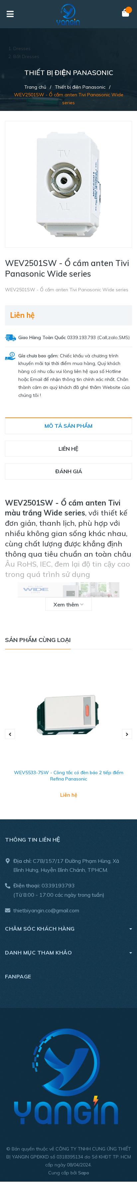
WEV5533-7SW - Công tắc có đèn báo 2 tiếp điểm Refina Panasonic (68, 776)
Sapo (83, 1173)
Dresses (22, 48)
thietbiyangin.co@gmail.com (46, 910)
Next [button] (127, 734)
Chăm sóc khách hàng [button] (40, 928)
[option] (68, 734)
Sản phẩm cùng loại (38, 640)
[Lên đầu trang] (119, 1154)
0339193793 (58, 885)
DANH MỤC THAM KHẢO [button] (38, 952)
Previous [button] (10, 734)
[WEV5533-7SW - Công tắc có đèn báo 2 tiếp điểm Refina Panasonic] (68, 714)
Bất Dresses (26, 56)
